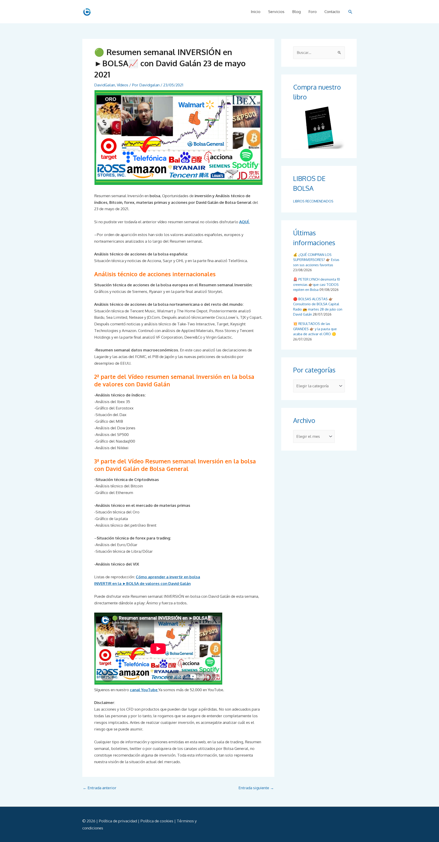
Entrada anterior (99, 788)
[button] (350, 11)
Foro (312, 11)
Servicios (276, 11)
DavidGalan (104, 84)
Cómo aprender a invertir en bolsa (168, 576)
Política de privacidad (118, 820)
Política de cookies (156, 820)
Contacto (332, 11)
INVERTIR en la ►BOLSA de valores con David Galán (142, 583)
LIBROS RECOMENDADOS (313, 201)
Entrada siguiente (256, 788)
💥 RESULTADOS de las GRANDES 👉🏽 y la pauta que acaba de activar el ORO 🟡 (315, 328)
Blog (296, 11)
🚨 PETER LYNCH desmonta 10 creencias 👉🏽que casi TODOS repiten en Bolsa (316, 284)
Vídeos (122, 84)
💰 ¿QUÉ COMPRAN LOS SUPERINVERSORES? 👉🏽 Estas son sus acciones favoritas (316, 259)
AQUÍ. (244, 221)
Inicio (255, 11)
